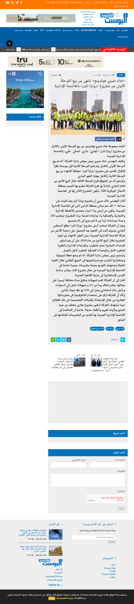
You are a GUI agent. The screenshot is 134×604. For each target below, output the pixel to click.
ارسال (121, 508)
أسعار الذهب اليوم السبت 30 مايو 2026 (45, 49)
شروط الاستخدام (62, 2)
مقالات (76, 30)
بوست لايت (18, 30)
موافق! (52, 598)
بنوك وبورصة (109, 30)
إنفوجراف (28, 30)
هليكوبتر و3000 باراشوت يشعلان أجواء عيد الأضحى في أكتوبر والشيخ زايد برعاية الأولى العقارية (32, 532)
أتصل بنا (58, 572)
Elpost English (88, 30)
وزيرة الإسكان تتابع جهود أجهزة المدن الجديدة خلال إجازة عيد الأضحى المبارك (93, 49)
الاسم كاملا (119, 460)
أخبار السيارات (122, 37)
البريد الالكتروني (78, 460)
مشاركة (114, 339)
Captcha (120, 491)
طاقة (42, 30)
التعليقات (54, 75)
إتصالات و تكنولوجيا (53, 30)
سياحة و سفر (67, 30)
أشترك (112, 542)
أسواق (36, 30)
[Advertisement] (88, 402)
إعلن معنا (49, 2)
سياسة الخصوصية (77, 2)
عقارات (100, 30)
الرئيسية (125, 30)
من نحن (88, 2)
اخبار (118, 30)
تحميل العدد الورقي (119, 6)
